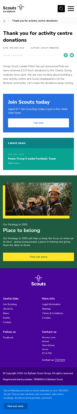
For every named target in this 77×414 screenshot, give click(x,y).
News (6, 313)
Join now (39, 123)
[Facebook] (66, 55)
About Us (8, 308)
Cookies (46, 317)
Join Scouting (10, 304)
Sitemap (46, 308)
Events (6, 317)
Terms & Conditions (52, 313)
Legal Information (51, 304)
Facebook (8, 337)
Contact (7, 322)
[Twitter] (72, 55)
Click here (60, 360)
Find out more (38, 257)
